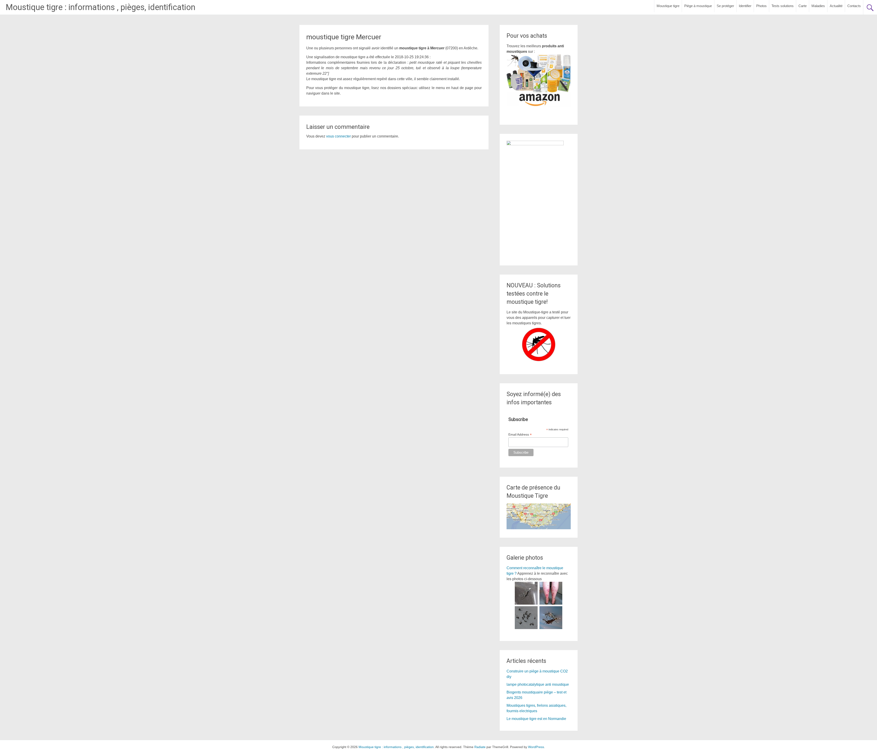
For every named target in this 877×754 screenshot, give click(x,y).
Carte (802, 6)
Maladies (818, 6)
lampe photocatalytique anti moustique (538, 684)
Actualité (836, 6)
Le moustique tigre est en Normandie (536, 719)
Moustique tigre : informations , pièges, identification (100, 7)
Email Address (520, 434)
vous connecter (338, 136)
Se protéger (725, 6)
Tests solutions (782, 6)
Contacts (854, 6)
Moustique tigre (668, 6)
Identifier (745, 6)
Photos (761, 6)
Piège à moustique (698, 6)
